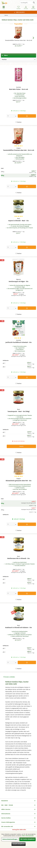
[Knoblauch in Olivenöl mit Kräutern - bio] (18, 613)
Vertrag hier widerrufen (19, 829)
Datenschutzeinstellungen (9, 839)
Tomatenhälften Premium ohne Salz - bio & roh (18, 40)
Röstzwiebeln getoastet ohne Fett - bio (18, 480)
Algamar (18, 279)
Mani (18, 218)
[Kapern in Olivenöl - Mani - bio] (18, 206)
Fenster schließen (9, 677)
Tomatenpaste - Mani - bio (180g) (18, 411)
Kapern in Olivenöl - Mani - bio (18, 220)
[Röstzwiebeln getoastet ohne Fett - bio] (18, 466)
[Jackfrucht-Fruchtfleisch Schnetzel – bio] (18, 328)
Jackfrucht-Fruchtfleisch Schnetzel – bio (18, 342)
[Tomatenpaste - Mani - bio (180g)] (18, 397)
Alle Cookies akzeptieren (27, 839)
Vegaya (18, 148)
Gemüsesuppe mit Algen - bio (18, 281)
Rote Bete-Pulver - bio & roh (18, 89)
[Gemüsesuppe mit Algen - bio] (18, 267)
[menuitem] (33, 7)
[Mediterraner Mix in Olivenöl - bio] (18, 544)
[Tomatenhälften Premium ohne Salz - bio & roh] (18, 32)
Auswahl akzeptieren (19, 844)
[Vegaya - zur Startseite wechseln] (9, 2)
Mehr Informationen (28, 836)
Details (21, 446)
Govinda (18, 87)
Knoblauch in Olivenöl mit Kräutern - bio (18, 627)
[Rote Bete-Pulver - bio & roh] (18, 75)
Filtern (6, 55)
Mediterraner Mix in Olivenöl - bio (18, 558)
